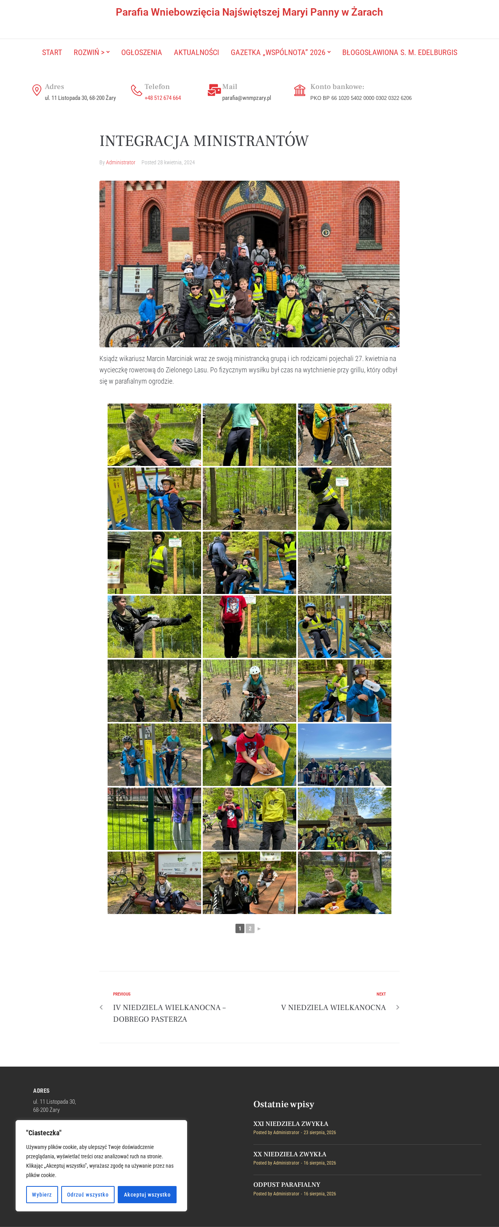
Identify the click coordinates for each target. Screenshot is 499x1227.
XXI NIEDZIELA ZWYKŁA (290, 1124)
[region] (101, 1165)
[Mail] (214, 90)
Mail (229, 86)
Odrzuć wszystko (88, 1194)
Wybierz (42, 1194)
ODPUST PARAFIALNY (286, 1185)
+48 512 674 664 (163, 97)
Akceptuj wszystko (147, 1194)
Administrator (120, 162)
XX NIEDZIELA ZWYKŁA (289, 1154)
